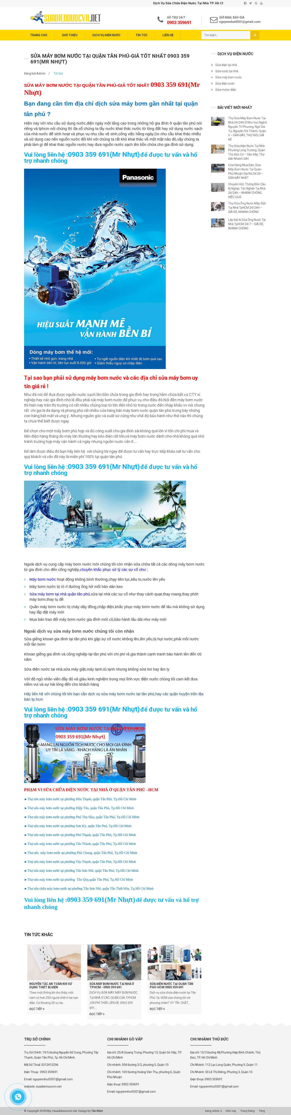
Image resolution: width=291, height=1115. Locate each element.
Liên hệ (168, 35)
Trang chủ (38, 35)
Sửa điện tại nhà (226, 65)
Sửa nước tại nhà (226, 71)
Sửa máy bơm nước (228, 77)
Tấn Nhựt (97, 1110)
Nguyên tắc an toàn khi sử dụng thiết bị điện (50, 985)
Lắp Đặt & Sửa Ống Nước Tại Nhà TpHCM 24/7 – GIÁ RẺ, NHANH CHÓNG (247, 224)
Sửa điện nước (225, 83)
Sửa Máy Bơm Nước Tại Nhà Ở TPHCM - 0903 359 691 (111, 985)
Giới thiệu (70, 35)
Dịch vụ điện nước (106, 35)
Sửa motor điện (225, 89)
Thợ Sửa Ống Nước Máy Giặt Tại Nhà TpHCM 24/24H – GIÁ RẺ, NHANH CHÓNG (247, 208)
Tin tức (141, 35)
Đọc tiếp (36, 1009)
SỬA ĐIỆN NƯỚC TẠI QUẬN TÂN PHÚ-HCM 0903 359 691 (171, 985)
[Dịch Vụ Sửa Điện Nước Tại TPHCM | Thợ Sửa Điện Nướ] (65, 17)
